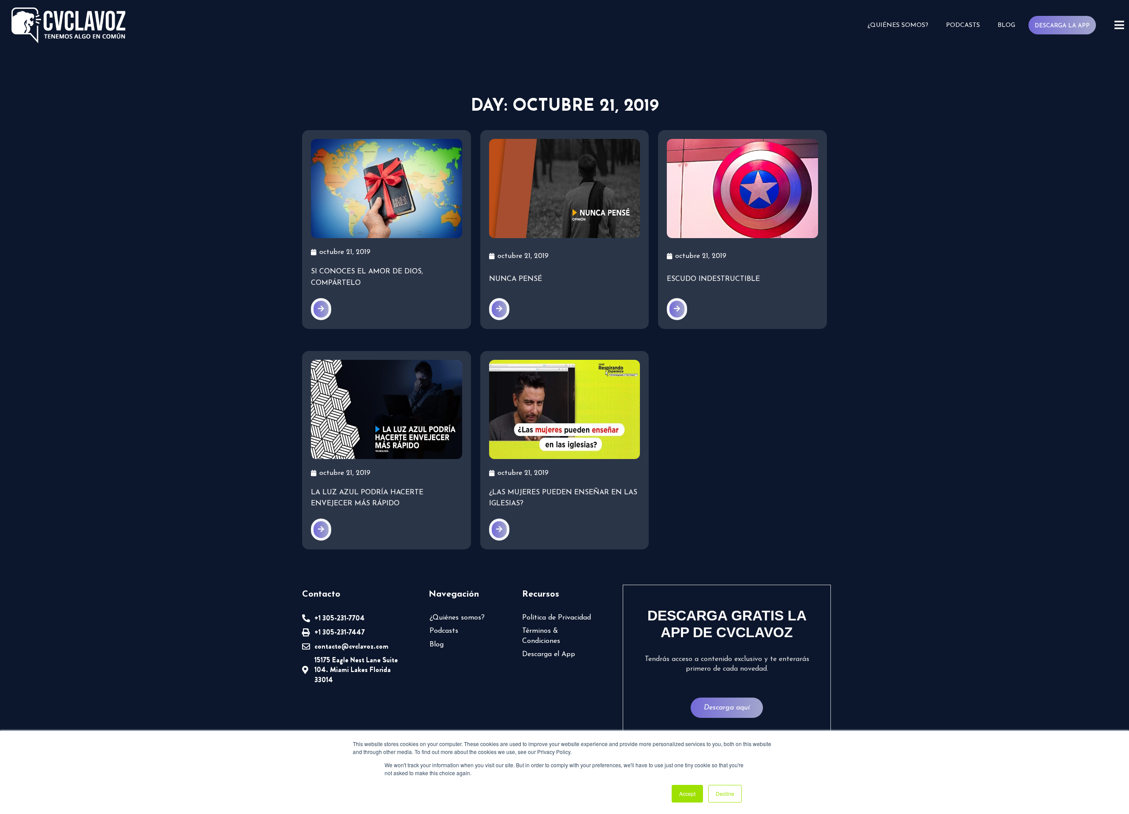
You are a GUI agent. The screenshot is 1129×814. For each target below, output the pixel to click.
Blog (1006, 25)
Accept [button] (687, 793)
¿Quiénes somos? (897, 25)
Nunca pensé (515, 279)
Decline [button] (725, 793)
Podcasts (963, 25)
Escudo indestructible (713, 279)
